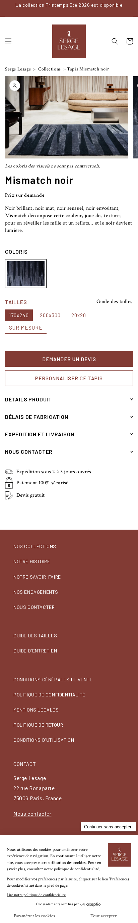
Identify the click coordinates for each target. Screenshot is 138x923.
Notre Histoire (31, 561)
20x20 (78, 315)
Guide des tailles (114, 301)
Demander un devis (69, 359)
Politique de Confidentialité (49, 694)
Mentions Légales (36, 710)
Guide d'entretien (35, 650)
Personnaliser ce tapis (69, 378)
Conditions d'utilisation (43, 740)
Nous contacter (34, 607)
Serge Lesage (18, 69)
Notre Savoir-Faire (37, 577)
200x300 (50, 315)
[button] (8, 41)
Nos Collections (34, 546)
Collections (49, 69)
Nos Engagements (35, 592)
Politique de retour (38, 725)
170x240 (19, 315)
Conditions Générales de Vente (52, 679)
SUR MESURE (26, 328)
